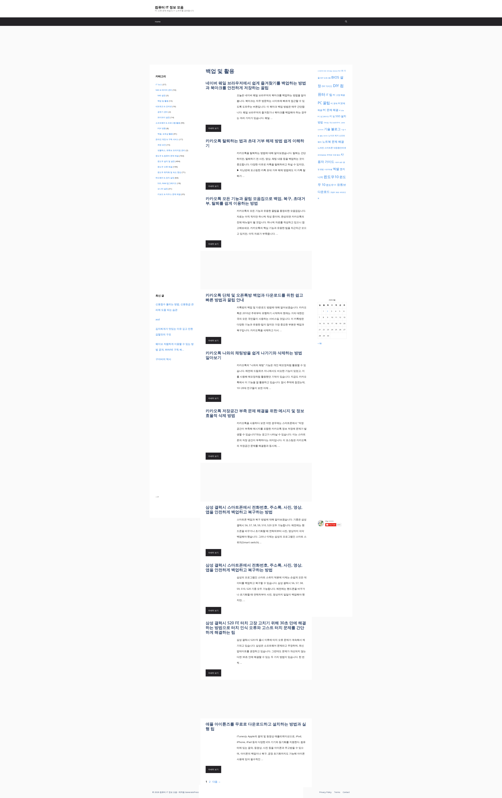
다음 (216, 781)
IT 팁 (329, 95)
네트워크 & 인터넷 (164, 106)
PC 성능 (341, 110)
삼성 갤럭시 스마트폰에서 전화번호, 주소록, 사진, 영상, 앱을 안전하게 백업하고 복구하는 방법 (254, 509)
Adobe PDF (337, 71)
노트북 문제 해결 (333, 141)
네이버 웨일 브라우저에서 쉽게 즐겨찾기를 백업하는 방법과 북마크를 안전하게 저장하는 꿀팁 (256, 85)
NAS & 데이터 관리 (164, 90)
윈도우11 (331, 185)
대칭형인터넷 (339, 147)
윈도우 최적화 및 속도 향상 (169, 172)
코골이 (332, 192)
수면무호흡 (328, 169)
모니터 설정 (163, 188)
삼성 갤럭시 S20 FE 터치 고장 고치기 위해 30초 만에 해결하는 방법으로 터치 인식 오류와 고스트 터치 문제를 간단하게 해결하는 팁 (256, 627)
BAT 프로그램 (325, 78)
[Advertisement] (251, 45)
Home (158, 21)
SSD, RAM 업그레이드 (167, 183)
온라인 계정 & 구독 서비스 (167, 139)
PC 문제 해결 (330, 110)
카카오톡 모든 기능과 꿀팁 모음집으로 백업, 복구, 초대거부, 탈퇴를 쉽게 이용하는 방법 (255, 201)
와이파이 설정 (164, 117)
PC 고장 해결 (339, 95)
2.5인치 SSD (322, 71)
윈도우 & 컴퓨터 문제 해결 (167, 155)
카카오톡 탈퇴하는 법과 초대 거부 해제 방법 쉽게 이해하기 (255, 143)
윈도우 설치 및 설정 (166, 161)
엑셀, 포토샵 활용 (165, 134)
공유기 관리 (163, 112)
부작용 (329, 155)
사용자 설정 (338, 162)
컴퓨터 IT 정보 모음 (169, 7)
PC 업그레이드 (323, 116)
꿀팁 (321, 136)
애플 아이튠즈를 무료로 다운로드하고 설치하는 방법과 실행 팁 (256, 726)
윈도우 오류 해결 (165, 166)
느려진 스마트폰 (325, 147)
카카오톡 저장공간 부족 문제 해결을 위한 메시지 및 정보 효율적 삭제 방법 (255, 413)
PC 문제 (334, 103)
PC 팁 (332, 116)
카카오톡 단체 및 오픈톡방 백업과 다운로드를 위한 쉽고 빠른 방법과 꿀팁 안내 (254, 297)
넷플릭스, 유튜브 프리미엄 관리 (171, 150)
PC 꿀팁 (324, 103)
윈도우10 (331, 176)
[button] (346, 21)
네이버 (325, 136)
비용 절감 (336, 155)
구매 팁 (326, 123)
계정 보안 (162, 144)
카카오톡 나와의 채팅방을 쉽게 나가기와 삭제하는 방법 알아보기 (254, 355)
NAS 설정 (162, 95)
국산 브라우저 (334, 122)
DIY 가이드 (327, 86)
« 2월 (320, 343)
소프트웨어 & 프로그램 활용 (168, 123)
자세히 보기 (213, 128)
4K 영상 (329, 71)
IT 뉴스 (159, 84)
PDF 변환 (162, 128)
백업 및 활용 (163, 101)
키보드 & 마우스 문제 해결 (169, 194)
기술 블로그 (332, 129)
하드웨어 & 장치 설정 (165, 177)
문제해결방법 (322, 155)
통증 (337, 192)
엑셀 (336, 169)
